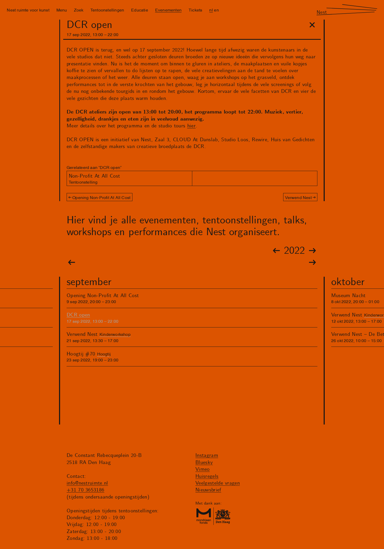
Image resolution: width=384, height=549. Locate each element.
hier (191, 125)
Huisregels (206, 476)
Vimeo (202, 469)
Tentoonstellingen (107, 10)
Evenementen (168, 10)
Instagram (206, 455)
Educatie (139, 10)
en (216, 10)
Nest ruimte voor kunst (28, 10)
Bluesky (204, 462)
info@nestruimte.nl (87, 483)
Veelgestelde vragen (217, 483)
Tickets (195, 10)
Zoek (78, 10)
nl (211, 10)
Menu (61, 10)
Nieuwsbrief (208, 490)
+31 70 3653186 (85, 490)
